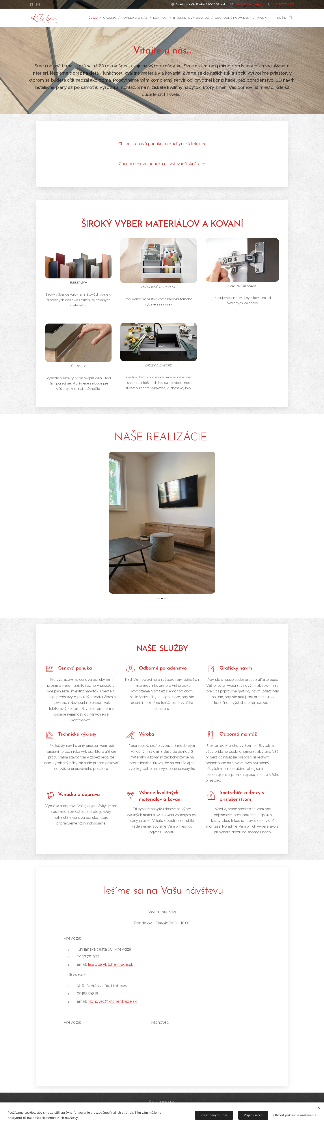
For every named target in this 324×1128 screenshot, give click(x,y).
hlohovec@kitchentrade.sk (112, 1001)
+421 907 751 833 (283, 4)
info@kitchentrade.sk (249, 4)
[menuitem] (94, 17)
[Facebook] (31, 4)
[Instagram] (38, 4)
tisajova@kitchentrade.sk (110, 964)
